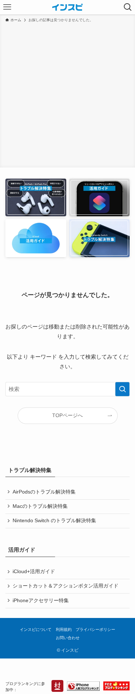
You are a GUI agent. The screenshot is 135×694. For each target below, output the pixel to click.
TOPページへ (67, 415)
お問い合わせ (68, 638)
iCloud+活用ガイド (34, 571)
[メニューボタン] (7, 7)
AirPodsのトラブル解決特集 (44, 492)
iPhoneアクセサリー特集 (41, 600)
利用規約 (64, 629)
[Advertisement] (67, 94)
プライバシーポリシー (95, 629)
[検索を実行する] (122, 389)
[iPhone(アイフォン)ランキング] (83, 687)
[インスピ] (67, 7)
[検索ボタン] (128, 7)
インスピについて (35, 629)
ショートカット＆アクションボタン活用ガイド (65, 586)
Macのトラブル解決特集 (40, 506)
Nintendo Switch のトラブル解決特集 (54, 520)
